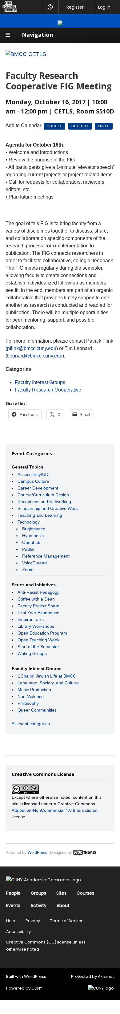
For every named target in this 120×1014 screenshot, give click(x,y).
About (63, 905)
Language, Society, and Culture (48, 682)
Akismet (106, 976)
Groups (38, 893)
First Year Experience (38, 612)
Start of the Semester (38, 646)
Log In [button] (104, 7)
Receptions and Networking (44, 501)
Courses (85, 893)
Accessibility (18, 932)
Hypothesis (33, 535)
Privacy (33, 921)
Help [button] (50, 7)
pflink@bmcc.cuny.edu (31, 348)
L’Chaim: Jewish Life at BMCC (47, 676)
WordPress (37, 852)
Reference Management (46, 556)
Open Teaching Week (38, 639)
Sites (61, 893)
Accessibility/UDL (34, 474)
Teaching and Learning (40, 515)
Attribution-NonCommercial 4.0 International (54, 810)
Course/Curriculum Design (43, 494)
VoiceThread (34, 562)
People (13, 893)
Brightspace (33, 528)
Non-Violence (31, 696)
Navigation (37, 34)
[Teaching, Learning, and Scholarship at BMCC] (26, 54)
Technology (29, 522)
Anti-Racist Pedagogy (38, 592)
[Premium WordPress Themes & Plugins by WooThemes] (84, 852)
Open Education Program (42, 633)
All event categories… (33, 723)
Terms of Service (67, 921)
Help (10, 921)
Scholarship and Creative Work (48, 508)
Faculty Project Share (38, 605)
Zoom (28, 569)
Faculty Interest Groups (40, 382)
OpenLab (31, 542)
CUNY (36, 988)
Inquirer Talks (31, 619)
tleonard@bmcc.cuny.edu (34, 355)
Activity (38, 905)
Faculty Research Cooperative (48, 389)
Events (13, 905)
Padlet (28, 549)
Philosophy (28, 703)
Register (75, 7)
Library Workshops (36, 626)
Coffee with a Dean (36, 599)
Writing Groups (32, 653)
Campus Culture (33, 481)
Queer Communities (37, 710)
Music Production (34, 689)
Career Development (38, 488)
